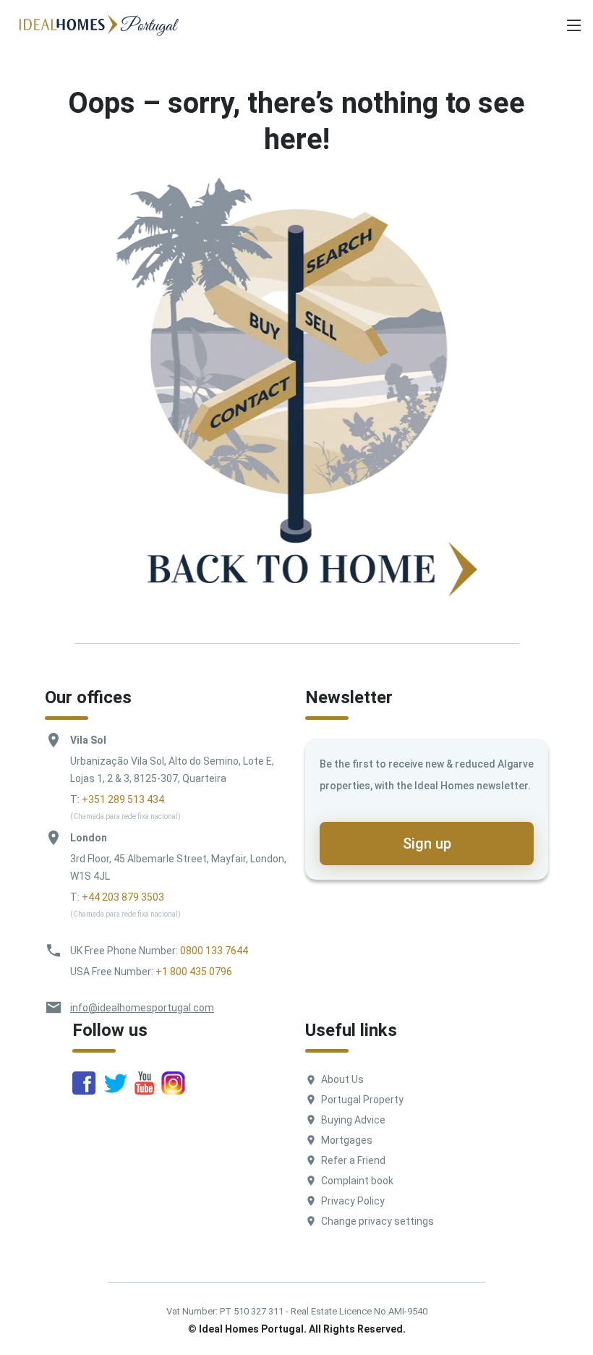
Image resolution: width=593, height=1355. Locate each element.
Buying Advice (353, 1120)
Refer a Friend (353, 1160)
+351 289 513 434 (123, 799)
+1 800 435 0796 (193, 971)
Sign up (427, 843)
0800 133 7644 (214, 950)
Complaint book (357, 1180)
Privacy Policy (353, 1201)
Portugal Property (362, 1099)
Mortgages (346, 1140)
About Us (342, 1079)
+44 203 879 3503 (123, 897)
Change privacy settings (377, 1221)
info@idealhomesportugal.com (142, 1008)
